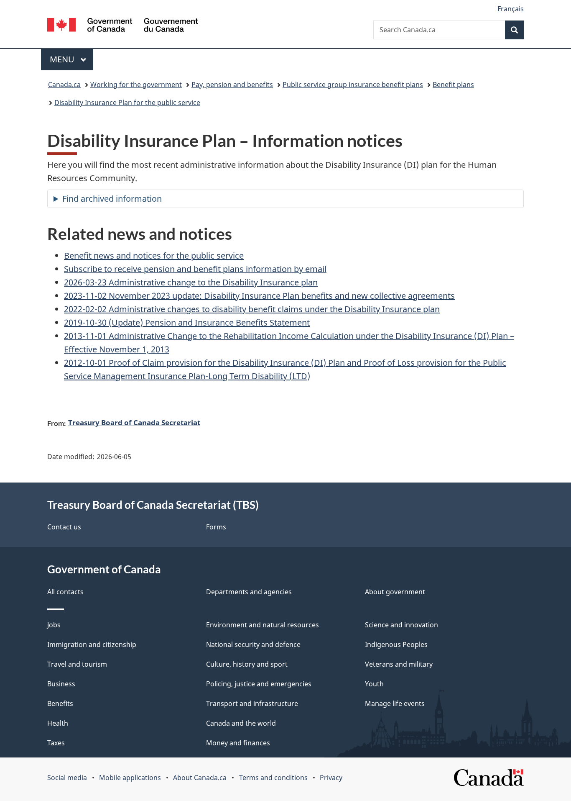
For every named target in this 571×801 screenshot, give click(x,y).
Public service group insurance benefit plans (353, 84)
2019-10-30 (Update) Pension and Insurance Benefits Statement (187, 322)
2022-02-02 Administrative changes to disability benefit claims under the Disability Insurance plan (252, 309)
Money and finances (238, 742)
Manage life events (395, 703)
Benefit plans (453, 84)
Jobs (54, 624)
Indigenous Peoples (396, 644)
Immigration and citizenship (91, 644)
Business (61, 683)
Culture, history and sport (247, 664)
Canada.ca (64, 84)
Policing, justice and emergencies (258, 683)
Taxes (56, 742)
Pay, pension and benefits (232, 84)
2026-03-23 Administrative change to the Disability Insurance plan (191, 282)
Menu (63, 59)
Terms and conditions (273, 777)
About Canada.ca (200, 777)
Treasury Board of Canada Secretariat (134, 422)
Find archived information (112, 198)
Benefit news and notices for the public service (154, 255)
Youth (374, 683)
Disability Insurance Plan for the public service (127, 102)
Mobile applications (130, 777)
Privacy (331, 777)
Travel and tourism (77, 664)
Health (57, 723)
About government (395, 591)
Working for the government (136, 84)
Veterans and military (399, 664)
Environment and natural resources (262, 624)
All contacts (65, 591)
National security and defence (253, 644)
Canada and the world (241, 723)
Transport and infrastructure (252, 703)
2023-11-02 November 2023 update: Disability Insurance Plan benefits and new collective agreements (259, 295)
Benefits (60, 703)
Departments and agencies (249, 591)
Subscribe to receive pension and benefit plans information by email (195, 269)
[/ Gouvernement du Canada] (122, 26)
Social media (67, 777)
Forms (216, 526)
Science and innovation (401, 624)
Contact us (64, 526)
